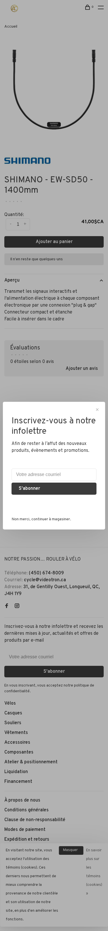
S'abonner (29, 489)
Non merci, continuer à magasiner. (41, 519)
